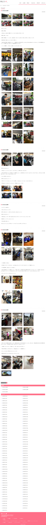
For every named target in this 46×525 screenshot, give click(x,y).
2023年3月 (4, 425)
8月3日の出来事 (5, 204)
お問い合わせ (10, 522)
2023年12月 (25, 414)
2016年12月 (4, 510)
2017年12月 (4, 496)
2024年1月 (4, 414)
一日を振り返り (4, 5)
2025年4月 (24, 396)
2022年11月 (4, 430)
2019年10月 (4, 471)
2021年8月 (24, 446)
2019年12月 (4, 469)
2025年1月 (4, 400)
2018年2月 (4, 494)
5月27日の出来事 (5, 391)
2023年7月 (4, 421)
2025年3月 (4, 398)
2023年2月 (24, 425)
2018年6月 (4, 489)
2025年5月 (4, 396)
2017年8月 (4, 501)
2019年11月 (24, 469)
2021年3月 (4, 453)
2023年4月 (24, 423)
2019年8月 (4, 473)
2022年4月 (24, 437)
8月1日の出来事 (5, 309)
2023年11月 (4, 416)
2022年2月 (24, 439)
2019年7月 (24, 473)
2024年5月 (4, 409)
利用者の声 (21, 518)
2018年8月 (4, 487)
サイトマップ (25, 522)
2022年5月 (4, 437)
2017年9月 (24, 498)
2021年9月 (4, 446)
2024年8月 (24, 405)
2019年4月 (4, 478)
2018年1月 (24, 494)
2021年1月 (4, 455)
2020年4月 (4, 464)
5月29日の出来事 (5, 389)
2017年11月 (24, 496)
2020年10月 (25, 457)
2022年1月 (4, 441)
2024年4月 (24, 409)
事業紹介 (4, 519)
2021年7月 (4, 448)
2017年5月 (24, 503)
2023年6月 (24, 421)
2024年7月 (4, 407)
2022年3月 (4, 439)
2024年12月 (25, 400)
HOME (4, 518)
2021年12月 (25, 441)
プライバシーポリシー (17, 522)
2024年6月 (24, 407)
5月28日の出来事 (25, 389)
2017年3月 (24, 505)
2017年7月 (24, 501)
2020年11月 (4, 457)
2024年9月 (4, 405)
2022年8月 (24, 432)
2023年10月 (25, 416)
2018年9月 (24, 485)
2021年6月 (24, 448)
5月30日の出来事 (25, 387)
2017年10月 (4, 498)
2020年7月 (4, 462)
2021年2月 (24, 453)
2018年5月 (24, 489)
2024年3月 (4, 412)
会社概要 (9, 518)
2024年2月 (24, 412)
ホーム (1, 5)
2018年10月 (4, 485)
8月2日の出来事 (5, 229)
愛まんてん (4, 2)
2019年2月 (4, 480)
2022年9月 (4, 432)
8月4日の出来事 (5, 149)
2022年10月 (25, 430)
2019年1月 (24, 480)
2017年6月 (4, 503)
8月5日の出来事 (5, 10)
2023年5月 (4, 423)
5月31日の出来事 (5, 387)
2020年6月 (24, 462)
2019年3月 (24, 478)
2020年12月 (25, 455)
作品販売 (4, 522)
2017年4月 (4, 505)
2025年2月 (24, 398)
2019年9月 (24, 471)
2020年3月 (24, 464)
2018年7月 (24, 487)
